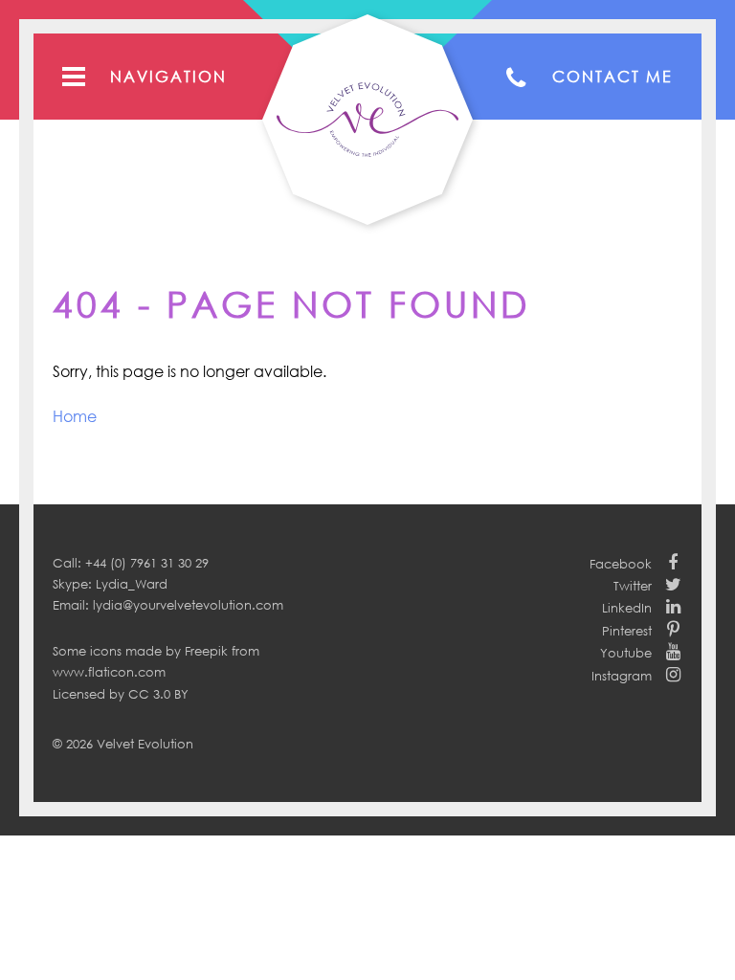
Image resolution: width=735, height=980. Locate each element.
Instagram (621, 675)
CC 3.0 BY (158, 694)
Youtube (626, 652)
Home (75, 416)
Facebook (621, 563)
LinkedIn (627, 607)
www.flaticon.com (109, 671)
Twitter (632, 585)
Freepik (206, 650)
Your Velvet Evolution (367, 120)
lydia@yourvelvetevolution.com (188, 604)
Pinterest (627, 630)
